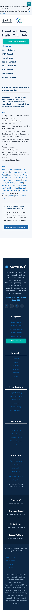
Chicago (13, 183)
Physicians (16, 358)
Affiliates (10, 564)
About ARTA (16, 464)
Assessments (16, 341)
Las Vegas (23, 175)
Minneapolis (13, 177)
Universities (16, 400)
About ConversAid (16, 461)
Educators (16, 376)
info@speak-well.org (16, 480)
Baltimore (5, 185)
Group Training (16, 336)
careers (23, 196)
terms (17, 196)
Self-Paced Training (16, 325)
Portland (5, 180)
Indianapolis (23, 177)
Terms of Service (10, 561)
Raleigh (4, 193)
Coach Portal (16, 434)
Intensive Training (16, 329)
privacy (11, 196)
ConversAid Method (16, 437)
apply (4, 112)
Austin (16, 175)
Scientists (16, 369)
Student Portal (16, 430)
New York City (7, 188)
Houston (13, 185)
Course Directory (16, 427)
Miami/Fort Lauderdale (10, 190)
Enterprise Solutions (16, 410)
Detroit (18, 180)
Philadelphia (17, 170)
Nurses (16, 362)
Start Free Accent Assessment (16, 227)
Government (16, 403)
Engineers (16, 365)
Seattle (11, 180)
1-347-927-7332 (16, 476)
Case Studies (16, 468)
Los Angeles (23, 190)
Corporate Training (16, 393)
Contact (10, 567)
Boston (9, 175)
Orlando (22, 188)
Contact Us (7, 46)
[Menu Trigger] (29, 4)
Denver (24, 180)
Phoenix (5, 177)
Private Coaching (16, 332)
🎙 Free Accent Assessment (16, 41)
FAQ (16, 444)
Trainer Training (16, 407)
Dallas (15, 188)
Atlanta (20, 183)
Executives (16, 373)
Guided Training (16, 322)
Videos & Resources (16, 441)
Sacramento (21, 185)
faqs (3, 198)
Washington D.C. (16, 172)
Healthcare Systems (16, 396)
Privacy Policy (10, 557)
